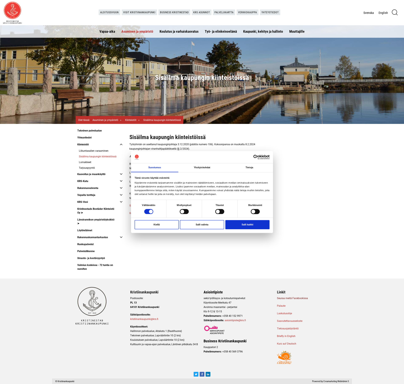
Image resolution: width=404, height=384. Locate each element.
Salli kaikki (247, 224)
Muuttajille (297, 31)
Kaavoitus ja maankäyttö (91, 174)
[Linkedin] (208, 374)
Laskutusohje (284, 313)
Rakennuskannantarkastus (92, 237)
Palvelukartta (224, 12)
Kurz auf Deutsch (286, 343)
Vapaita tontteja (86, 194)
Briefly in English (286, 336)
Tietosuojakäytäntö (288, 328)
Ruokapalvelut (85, 244)
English (383, 13)
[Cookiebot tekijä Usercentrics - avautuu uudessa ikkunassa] (256, 157)
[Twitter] (196, 374)
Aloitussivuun (109, 12)
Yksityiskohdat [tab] (202, 167)
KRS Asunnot (201, 12)
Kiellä (157, 224)
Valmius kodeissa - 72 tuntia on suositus (95, 266)
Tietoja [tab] (249, 167)
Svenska (368, 13)
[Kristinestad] (12, 13)
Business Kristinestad (174, 12)
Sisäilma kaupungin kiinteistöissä (97, 156)
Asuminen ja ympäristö (137, 31)
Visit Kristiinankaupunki (139, 12)
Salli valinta (202, 224)
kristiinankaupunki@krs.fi (144, 319)
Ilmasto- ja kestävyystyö (91, 258)
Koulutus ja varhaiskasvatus (179, 31)
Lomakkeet (85, 162)
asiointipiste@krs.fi (235, 320)
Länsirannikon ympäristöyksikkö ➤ (95, 221)
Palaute (281, 305)
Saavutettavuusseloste (289, 320)
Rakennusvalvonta (87, 188)
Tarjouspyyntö (87, 167)
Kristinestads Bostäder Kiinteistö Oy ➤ (95, 210)
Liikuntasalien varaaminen (93, 150)
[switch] (184, 211)
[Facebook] (202, 374)
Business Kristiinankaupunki (225, 340)
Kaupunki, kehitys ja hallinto (263, 31)
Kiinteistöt (130, 120)
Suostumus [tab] (154, 167)
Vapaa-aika (107, 31)
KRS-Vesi (82, 201)
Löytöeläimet (84, 230)
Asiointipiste (213, 292)
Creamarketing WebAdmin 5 (336, 381)
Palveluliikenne (86, 251)
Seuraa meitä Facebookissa (292, 298)
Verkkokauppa (247, 12)
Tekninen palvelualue (89, 130)
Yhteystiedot (270, 12)
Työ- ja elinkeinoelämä (221, 31)
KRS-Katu (82, 181)
